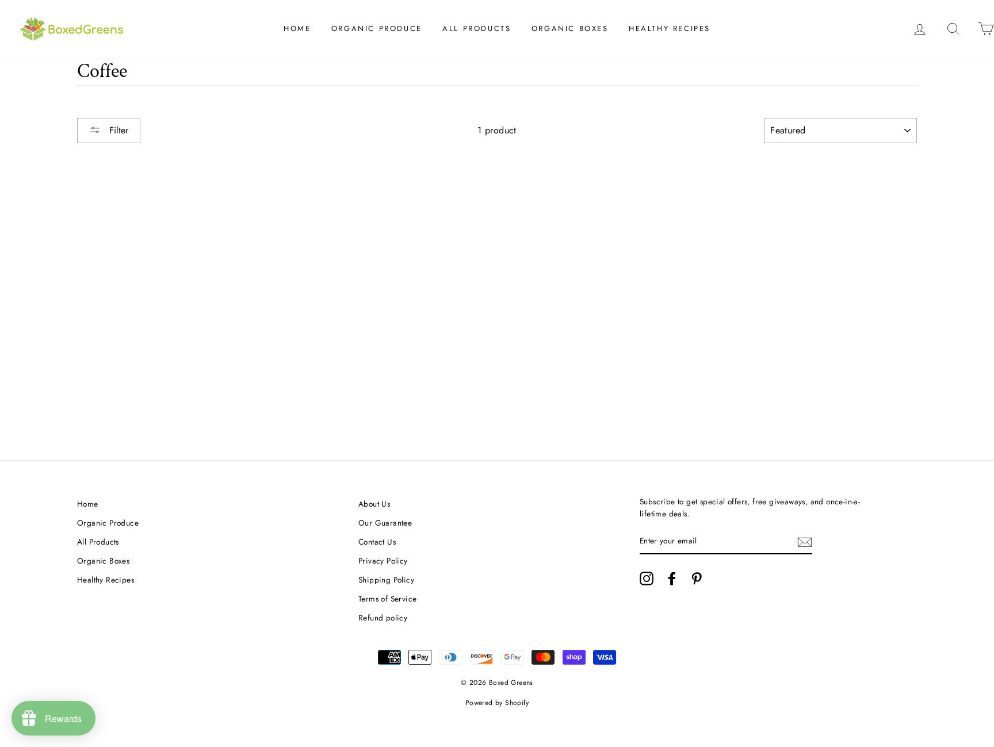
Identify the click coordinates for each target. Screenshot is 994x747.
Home (297, 28)
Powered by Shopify (497, 703)
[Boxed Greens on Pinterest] (697, 578)
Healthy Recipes (669, 28)
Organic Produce (376, 28)
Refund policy (382, 617)
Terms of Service (387, 598)
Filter (117, 130)
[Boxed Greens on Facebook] (672, 578)
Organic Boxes (570, 28)
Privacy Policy (383, 560)
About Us (374, 504)
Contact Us (377, 541)
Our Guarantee (385, 522)
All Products (476, 28)
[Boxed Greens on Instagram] (646, 578)
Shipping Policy (386, 579)
